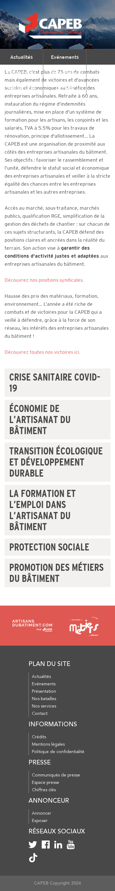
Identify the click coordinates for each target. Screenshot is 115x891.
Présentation (21, 72)
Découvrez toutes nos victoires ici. (42, 352)
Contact (65, 88)
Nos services (21, 88)
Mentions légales (48, 744)
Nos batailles (64, 72)
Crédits (39, 737)
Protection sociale (49, 547)
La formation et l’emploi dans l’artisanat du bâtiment (42, 510)
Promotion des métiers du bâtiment (56, 573)
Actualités (21, 57)
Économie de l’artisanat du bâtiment (40, 419)
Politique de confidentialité (58, 752)
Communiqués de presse (56, 775)
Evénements (65, 57)
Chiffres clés (44, 790)
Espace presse (45, 782)
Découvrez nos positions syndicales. (44, 280)
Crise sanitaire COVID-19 (54, 383)
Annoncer (41, 813)
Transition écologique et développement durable (56, 462)
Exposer (40, 821)
